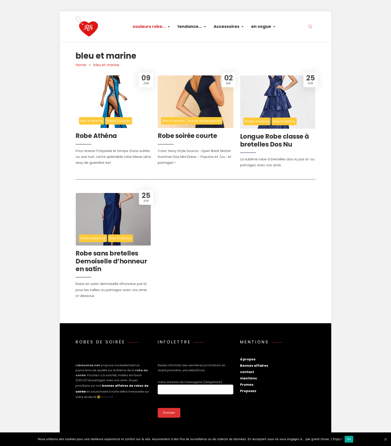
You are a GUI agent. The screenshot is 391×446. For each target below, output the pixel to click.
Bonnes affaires (254, 365)
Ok (349, 439)
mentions (248, 378)
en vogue (261, 26)
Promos (246, 384)
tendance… (189, 26)
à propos (247, 359)
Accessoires (226, 26)
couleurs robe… (149, 26)
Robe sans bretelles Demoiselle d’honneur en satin (111, 261)
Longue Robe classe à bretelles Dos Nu (274, 140)
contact (247, 372)
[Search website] (310, 26)
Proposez (248, 391)
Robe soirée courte (187, 136)
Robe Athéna (96, 136)
